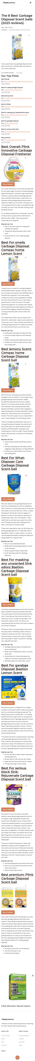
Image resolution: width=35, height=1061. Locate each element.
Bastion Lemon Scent (11, 123)
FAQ (2, 1042)
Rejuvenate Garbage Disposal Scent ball (17, 132)
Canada (21, 1039)
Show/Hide (19, 73)
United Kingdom (24, 1036)
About (3, 1039)
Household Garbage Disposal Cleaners (19, 30)
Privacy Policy (5, 1036)
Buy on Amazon (8, 184)
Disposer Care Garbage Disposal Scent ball (18, 106)
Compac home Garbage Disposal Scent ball (18, 98)
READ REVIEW (5, 84)
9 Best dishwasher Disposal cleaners (15, 1006)
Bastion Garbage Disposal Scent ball (15, 115)
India (20, 1045)
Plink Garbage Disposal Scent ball (15, 140)
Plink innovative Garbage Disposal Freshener (18, 81)
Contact (3, 1045)
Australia (21, 1042)
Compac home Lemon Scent (13, 90)
